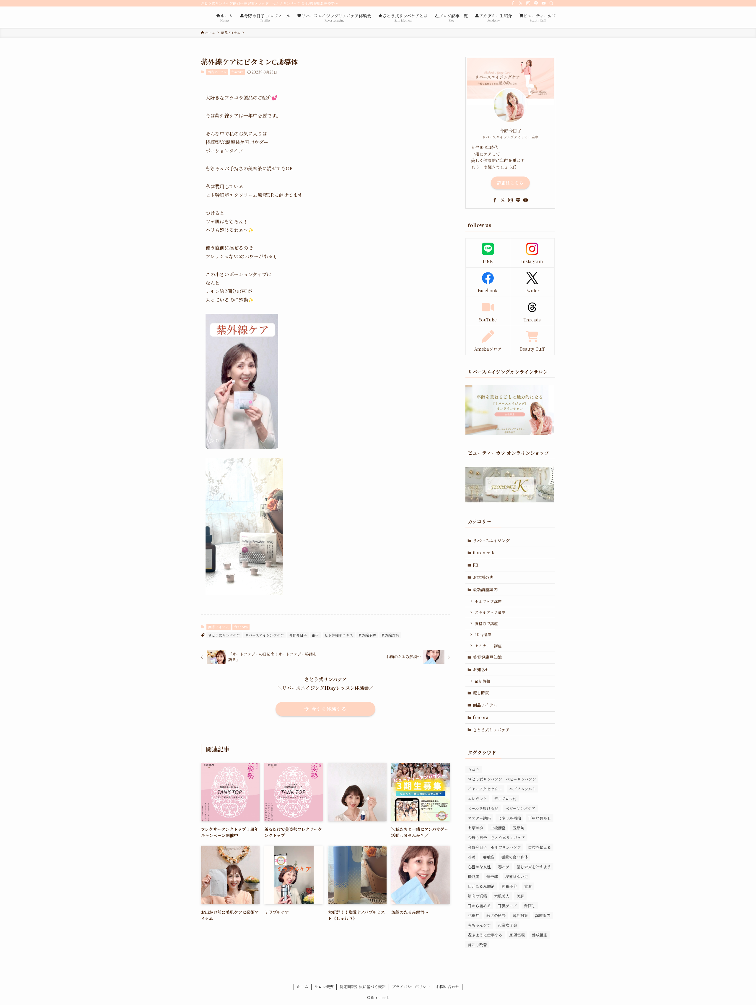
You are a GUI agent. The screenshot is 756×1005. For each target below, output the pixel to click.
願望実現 (517, 935)
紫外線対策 (390, 635)
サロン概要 (324, 986)
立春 (528, 886)
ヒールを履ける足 (483, 808)
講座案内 (542, 915)
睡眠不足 (509, 886)
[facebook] (513, 3)
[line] (536, 3)
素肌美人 (501, 896)
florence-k (483, 552)
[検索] (551, 3)
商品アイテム (217, 71)
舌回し (529, 905)
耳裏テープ (507, 905)
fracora (237, 71)
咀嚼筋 (488, 857)
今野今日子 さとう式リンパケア (496, 837)
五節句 (518, 828)
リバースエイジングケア (264, 635)
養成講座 (539, 935)
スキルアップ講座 (490, 612)
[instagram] (528, 3)
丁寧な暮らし (539, 818)
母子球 (492, 876)
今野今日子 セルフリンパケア (494, 847)
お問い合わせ (447, 986)
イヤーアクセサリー (485, 789)
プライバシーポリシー (411, 986)
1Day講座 (483, 634)
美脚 (520, 896)
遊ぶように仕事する (485, 935)
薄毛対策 (520, 915)
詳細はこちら (510, 183)
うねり (473, 769)
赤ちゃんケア (479, 925)
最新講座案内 (485, 589)
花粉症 (473, 915)
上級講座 (498, 828)
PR (475, 565)
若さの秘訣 (496, 915)
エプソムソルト (522, 789)
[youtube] (544, 3)
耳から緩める (479, 905)
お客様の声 (483, 577)
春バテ (503, 867)
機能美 (473, 876)
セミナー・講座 (488, 645)
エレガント (477, 798)
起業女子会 (507, 925)
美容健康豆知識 (487, 657)
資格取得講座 (486, 623)
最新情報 (482, 681)
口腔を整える (539, 847)
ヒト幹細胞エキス (339, 635)
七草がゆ (475, 828)
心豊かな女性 (479, 867)
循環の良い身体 (514, 857)
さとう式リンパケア (224, 635)
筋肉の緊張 (477, 896)
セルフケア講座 (488, 601)
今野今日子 (298, 635)
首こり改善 (477, 944)
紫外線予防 (367, 635)
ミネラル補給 (509, 818)
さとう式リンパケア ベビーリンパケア (502, 779)
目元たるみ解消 (481, 886)
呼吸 (471, 857)
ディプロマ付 (505, 798)
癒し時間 (481, 693)
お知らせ (481, 669)
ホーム (302, 986)
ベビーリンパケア (520, 808)
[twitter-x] (520, 3)
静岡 (315, 635)
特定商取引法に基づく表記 (363, 986)
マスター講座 (479, 818)
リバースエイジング (491, 540)
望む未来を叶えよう (534, 867)
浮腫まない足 (516, 876)
